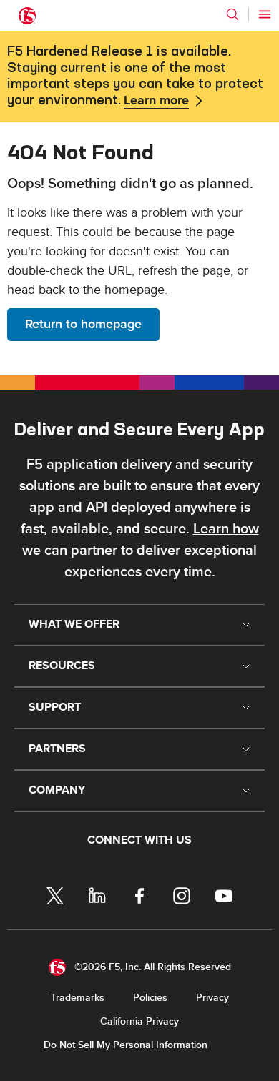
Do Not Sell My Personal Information (125, 1045)
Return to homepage (83, 324)
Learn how (226, 529)
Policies (150, 998)
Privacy (212, 998)
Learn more (156, 100)
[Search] (232, 14)
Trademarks (77, 998)
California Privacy (139, 1021)
